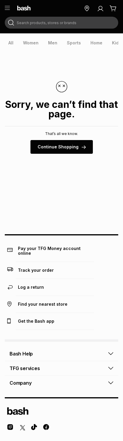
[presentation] (11, 43)
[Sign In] (100, 8)
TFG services (25, 368)
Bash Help (21, 354)
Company (21, 383)
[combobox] (61, 23)
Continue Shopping (58, 146)
